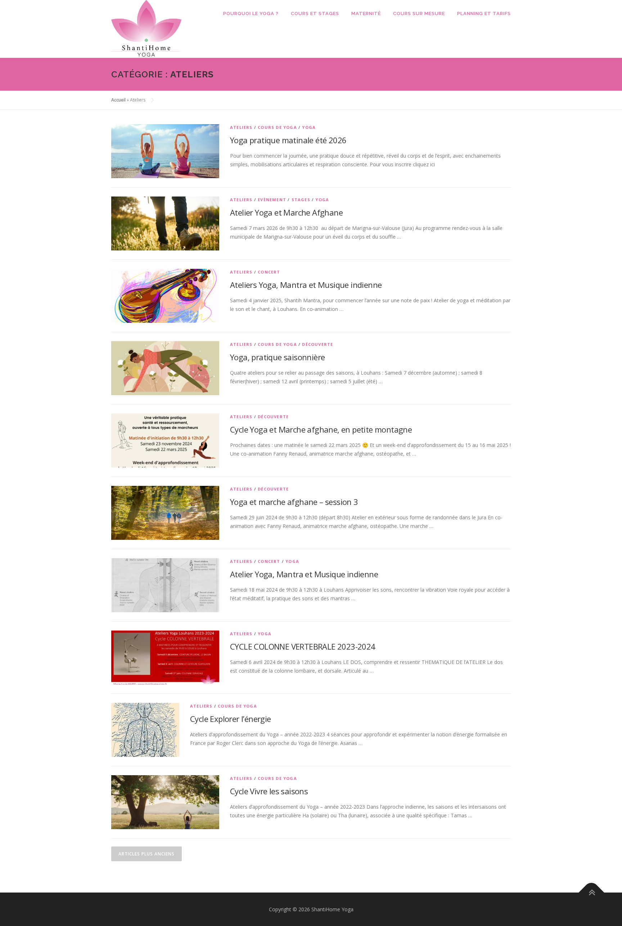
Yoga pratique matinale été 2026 (288, 140)
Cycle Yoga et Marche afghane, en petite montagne (321, 429)
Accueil (118, 100)
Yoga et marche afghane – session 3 (294, 501)
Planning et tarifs (484, 13)
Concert (269, 272)
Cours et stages (315, 13)
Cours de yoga (277, 127)
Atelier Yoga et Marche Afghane (286, 212)
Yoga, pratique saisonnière (277, 357)
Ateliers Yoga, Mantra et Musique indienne (306, 284)
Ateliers (241, 127)
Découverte (317, 344)
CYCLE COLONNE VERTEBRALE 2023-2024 (302, 646)
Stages (301, 199)
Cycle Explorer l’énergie (230, 718)
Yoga (309, 127)
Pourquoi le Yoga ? (251, 13)
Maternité (366, 13)
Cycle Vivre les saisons (269, 791)
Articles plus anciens (146, 854)
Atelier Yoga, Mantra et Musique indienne (304, 574)
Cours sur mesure (419, 13)
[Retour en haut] (591, 892)
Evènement (272, 199)
